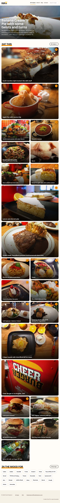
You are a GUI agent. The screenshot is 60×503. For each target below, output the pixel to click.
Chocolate (32, 476)
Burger (10, 480)
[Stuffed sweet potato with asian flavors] (15, 130)
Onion (4, 484)
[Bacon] (45, 152)
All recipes (33, 2)
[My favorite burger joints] (15, 428)
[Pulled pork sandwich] (15, 406)
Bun (4, 480)
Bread (4, 476)
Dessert (33, 471)
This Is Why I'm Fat (50, 471)
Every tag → (54, 466)
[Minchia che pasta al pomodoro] (15, 268)
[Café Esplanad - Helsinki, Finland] (15, 312)
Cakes (4, 471)
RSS (23, 495)
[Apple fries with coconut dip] (30, 101)
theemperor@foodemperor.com (34, 495)
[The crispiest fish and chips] (45, 290)
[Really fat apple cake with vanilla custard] (45, 174)
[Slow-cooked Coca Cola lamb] (15, 174)
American (35, 480)
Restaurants (48, 476)
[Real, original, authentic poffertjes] (45, 406)
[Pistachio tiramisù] (45, 130)
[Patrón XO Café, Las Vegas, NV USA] (15, 450)
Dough (50, 480)
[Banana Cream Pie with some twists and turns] (30, 22)
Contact (46, 2)
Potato (24, 476)
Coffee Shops (19, 480)
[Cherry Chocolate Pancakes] (15, 290)
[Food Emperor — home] (4, 3)
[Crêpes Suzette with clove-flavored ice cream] (30, 341)
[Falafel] (45, 268)
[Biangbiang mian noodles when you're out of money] (15, 152)
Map (42, 2)
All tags (17, 495)
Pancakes (12, 484)
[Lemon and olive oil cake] (30, 203)
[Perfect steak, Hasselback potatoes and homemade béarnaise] (30, 239)
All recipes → (54, 44)
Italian (11, 471)
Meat (28, 480)
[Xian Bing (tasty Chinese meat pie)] (45, 428)
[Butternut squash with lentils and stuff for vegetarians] (45, 312)
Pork (40, 476)
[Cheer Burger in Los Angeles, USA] (30, 378)
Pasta (40, 471)
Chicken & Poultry (14, 476)
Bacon (43, 480)
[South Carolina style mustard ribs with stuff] (30, 65)
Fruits (26, 471)
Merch (38, 2)
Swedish (19, 471)
